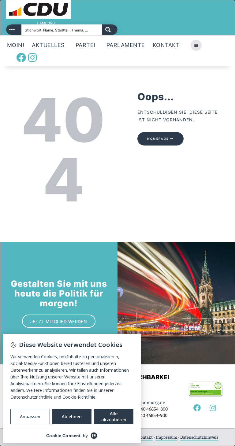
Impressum (166, 437)
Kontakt (145, 437)
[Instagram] (32, 57)
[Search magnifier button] (110, 29)
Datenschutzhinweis (199, 437)
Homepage (158, 138)
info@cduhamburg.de (143, 402)
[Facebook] (21, 57)
